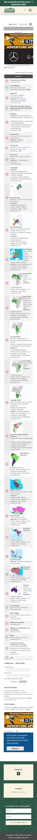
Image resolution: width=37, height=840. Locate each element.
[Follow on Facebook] (18, 773)
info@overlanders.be (18, 792)
